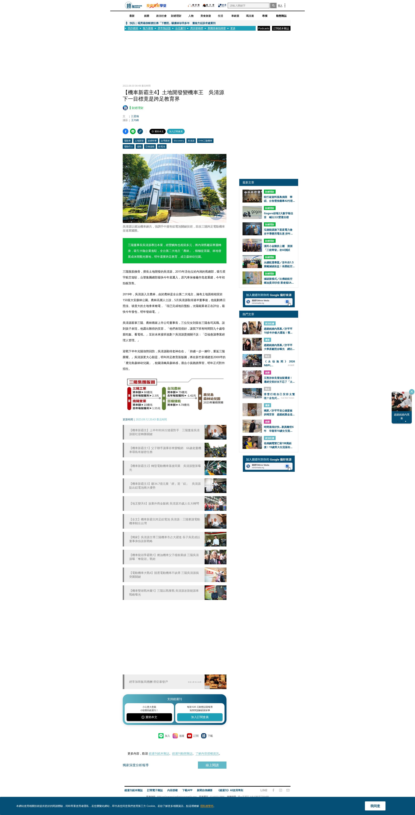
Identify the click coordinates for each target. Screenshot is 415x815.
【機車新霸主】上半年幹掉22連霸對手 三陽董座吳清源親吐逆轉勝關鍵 (164, 432)
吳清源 (191, 140)
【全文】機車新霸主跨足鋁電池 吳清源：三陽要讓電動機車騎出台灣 (164, 521)
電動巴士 (128, 146)
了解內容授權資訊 (207, 753)
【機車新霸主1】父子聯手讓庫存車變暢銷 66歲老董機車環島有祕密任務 (165, 450)
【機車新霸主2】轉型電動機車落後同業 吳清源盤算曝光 (165, 467)
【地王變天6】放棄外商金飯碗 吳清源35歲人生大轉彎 (164, 503)
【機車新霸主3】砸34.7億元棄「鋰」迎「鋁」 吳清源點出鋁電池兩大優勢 (165, 485)
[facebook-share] (125, 131)
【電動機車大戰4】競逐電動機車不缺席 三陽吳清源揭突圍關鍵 (164, 574)
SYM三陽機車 (205, 140)
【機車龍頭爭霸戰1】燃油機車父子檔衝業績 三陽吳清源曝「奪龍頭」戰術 (164, 557)
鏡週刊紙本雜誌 (159, 753)
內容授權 (172, 790)
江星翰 (135, 116)
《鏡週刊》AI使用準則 (230, 790)
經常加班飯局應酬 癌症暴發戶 (148, 682)
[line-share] (133, 131)
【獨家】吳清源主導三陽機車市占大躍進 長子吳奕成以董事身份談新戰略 (164, 539)
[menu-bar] (285, 5)
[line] (264, 790)
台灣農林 (165, 140)
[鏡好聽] (194, 5)
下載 (210, 736)
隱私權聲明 (206, 806)
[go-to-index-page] (133, 5)
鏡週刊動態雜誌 (182, 753)
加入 (167, 736)
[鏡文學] (209, 5)
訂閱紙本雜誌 (281, 28)
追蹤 (181, 736)
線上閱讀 (212, 765)
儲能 (139, 146)
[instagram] (280, 790)
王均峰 (135, 120)
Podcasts (263, 28)
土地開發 (139, 140)
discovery (179, 140)
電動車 (127, 140)
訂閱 (196, 736)
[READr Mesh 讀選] (222, 5)
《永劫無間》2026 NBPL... (279, 363)
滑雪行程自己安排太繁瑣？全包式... (279, 395)
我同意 (375, 806)
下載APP (187, 790)
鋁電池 (161, 146)
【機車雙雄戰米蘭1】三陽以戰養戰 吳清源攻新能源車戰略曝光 (164, 592)
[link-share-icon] (140, 131)
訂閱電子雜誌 (155, 790)
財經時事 (152, 140)
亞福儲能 (149, 146)
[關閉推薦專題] (411, 391)
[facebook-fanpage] (273, 790)
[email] (288, 790)
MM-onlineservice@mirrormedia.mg (177, 796)
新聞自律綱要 (205, 790)
